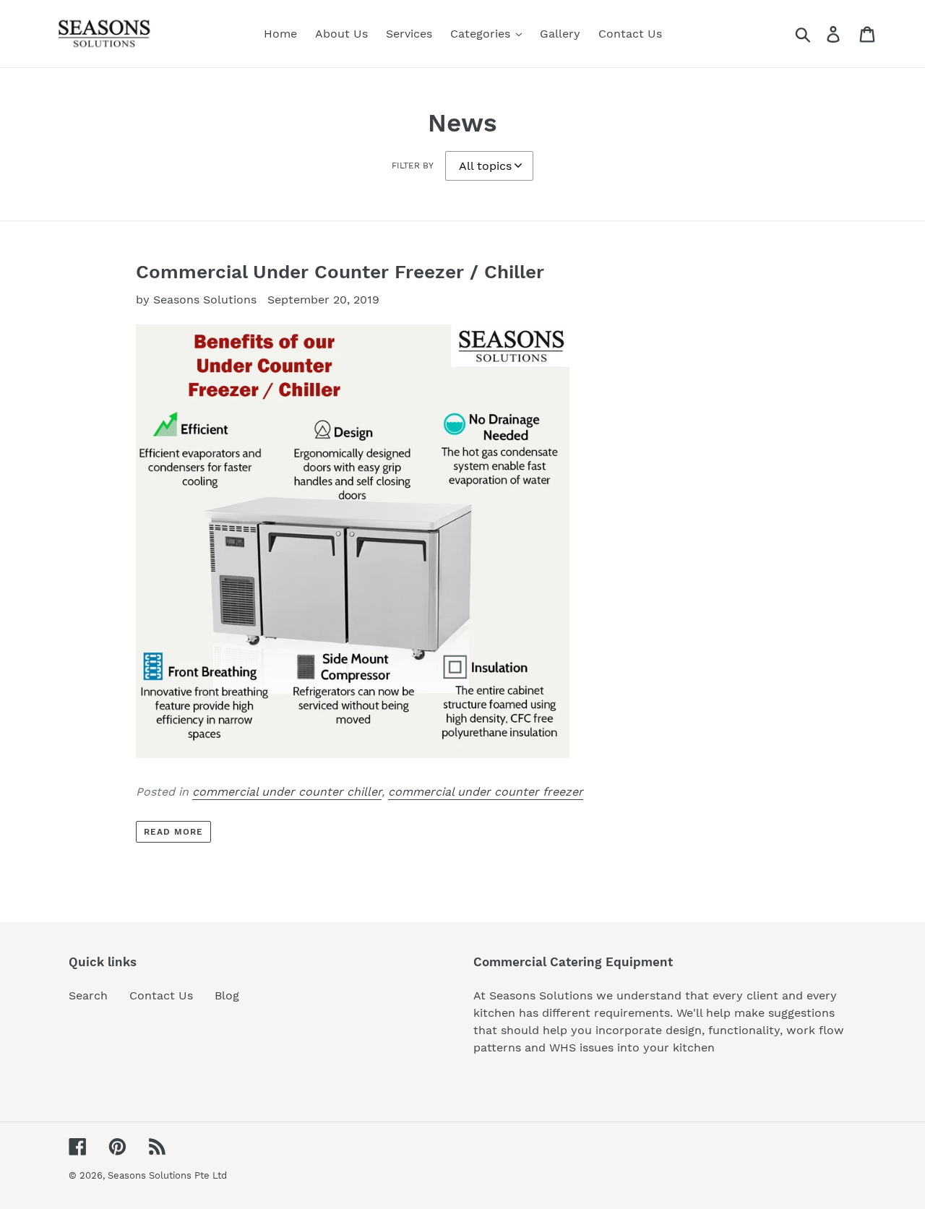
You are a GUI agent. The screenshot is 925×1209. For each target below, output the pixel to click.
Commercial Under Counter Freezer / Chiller (340, 272)
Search (88, 995)
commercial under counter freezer (485, 792)
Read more (173, 832)
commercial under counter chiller (287, 792)
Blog (227, 995)
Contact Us (161, 995)
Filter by (413, 165)
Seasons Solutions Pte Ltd (167, 1175)
